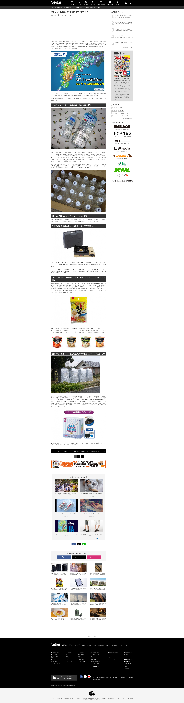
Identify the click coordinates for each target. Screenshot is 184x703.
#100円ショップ (122, 107)
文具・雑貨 (93, 659)
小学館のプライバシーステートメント (113, 677)
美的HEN (127, 668)
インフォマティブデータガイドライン (114, 675)
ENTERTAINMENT (113, 652)
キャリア (67, 654)
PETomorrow (128, 666)
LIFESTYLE (96, 652)
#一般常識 (114, 107)
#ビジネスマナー (116, 113)
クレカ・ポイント (82, 659)
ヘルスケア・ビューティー (96, 663)
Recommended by (93, 538)
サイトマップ (103, 675)
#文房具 (123, 113)
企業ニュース (128, 659)
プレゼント (126, 656)
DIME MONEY (81, 654)
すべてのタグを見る (127, 118)
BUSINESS (69, 652)
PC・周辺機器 (54, 661)
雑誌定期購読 (102, 677)
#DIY (122, 115)
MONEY (82, 652)
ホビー (109, 657)
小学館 (97, 677)
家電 (52, 657)
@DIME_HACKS (80, 557)
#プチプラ (114, 110)
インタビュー (68, 659)
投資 (79, 656)
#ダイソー (120, 110)
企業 (67, 656)
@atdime (65, 557)
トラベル (93, 657)
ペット (92, 665)
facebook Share (74, 544)
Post (79, 544)
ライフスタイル (58, 7)
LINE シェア (84, 544)
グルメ (92, 656)
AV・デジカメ (54, 654)
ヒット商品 (68, 657)
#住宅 (126, 115)
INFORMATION (129, 652)
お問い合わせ (125, 675)
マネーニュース (81, 661)
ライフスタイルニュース (70, 7)
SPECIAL (127, 661)
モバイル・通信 (54, 656)
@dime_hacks (95, 557)
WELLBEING (128, 665)
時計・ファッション (95, 661)
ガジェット (53, 659)
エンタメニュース (111, 659)
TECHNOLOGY (56, 652)
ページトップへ (92, 636)
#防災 (70, 15)
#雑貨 (128, 113)
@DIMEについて (96, 675)
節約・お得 (80, 657)
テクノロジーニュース (55, 663)
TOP (52, 7)
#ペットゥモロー (116, 115)
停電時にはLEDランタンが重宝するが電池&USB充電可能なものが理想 (79, 451)
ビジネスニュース (69, 661)
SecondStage (128, 663)
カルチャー (110, 656)
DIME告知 (126, 654)
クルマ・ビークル (95, 654)
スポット (109, 654)
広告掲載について (124, 677)
